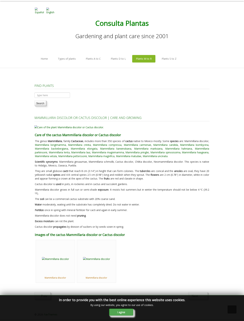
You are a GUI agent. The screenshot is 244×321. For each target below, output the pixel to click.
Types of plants (67, 58)
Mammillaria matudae (128, 156)
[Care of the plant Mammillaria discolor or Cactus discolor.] (69, 127)
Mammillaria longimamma (50, 145)
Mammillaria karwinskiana (115, 148)
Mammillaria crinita (79, 145)
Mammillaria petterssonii (72, 156)
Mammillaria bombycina (194, 145)
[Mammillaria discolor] (55, 258)
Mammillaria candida (165, 145)
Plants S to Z (169, 58)
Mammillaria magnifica (101, 156)
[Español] (40, 10)
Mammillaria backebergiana (51, 148)
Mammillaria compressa (107, 145)
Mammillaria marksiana (148, 148)
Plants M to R (144, 58)
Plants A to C (93, 58)
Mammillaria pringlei (137, 152)
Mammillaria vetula (46, 156)
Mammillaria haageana (195, 152)
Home (44, 58)
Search (40, 103)
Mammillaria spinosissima (165, 152)
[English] (51, 10)
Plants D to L (118, 58)
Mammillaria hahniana (178, 148)
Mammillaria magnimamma (108, 152)
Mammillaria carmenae (137, 145)
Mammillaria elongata (84, 148)
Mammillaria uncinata (155, 156)
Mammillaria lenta (59, 152)
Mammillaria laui (80, 152)
